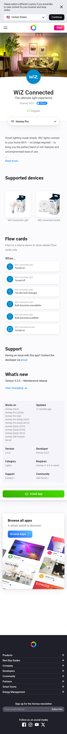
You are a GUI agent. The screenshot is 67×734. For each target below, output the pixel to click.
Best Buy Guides (11, 660)
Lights (8, 465)
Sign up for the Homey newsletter (33, 703)
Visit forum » (42, 478)
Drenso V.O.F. (42, 452)
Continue (57, 17)
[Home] (33, 28)
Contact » (10, 478)
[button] (25, 17)
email (24, 360)
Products (8, 655)
